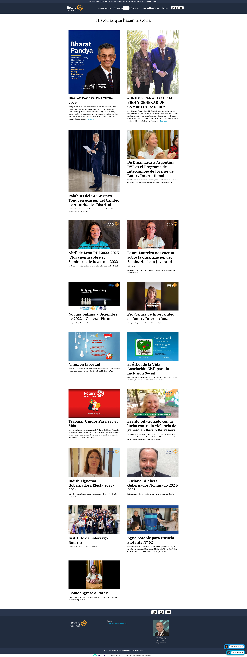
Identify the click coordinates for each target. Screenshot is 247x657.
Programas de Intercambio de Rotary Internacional (150, 316)
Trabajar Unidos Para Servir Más (93, 423)
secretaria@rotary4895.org (117, 623)
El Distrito (118, 8)
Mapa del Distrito (152, 1)
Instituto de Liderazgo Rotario (88, 540)
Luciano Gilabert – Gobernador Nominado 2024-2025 (152, 485)
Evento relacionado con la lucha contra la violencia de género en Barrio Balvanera (151, 425)
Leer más (91, 119)
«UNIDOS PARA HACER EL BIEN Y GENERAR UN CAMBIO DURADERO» (150, 102)
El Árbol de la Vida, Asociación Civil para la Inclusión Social (148, 369)
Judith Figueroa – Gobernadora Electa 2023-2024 (91, 485)
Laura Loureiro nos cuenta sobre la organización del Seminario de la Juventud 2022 (150, 259)
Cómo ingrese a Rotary (89, 592)
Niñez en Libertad (84, 364)
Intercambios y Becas (150, 8)
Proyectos (135, 8)
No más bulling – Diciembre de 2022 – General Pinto (93, 316)
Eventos (165, 8)
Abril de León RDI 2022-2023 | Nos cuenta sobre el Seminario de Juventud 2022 (94, 257)
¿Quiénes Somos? (105, 8)
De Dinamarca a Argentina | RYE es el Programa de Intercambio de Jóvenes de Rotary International (151, 169)
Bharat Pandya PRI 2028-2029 (91, 100)
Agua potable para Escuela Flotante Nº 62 (150, 540)
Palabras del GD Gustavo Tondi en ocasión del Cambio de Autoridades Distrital (94, 200)
